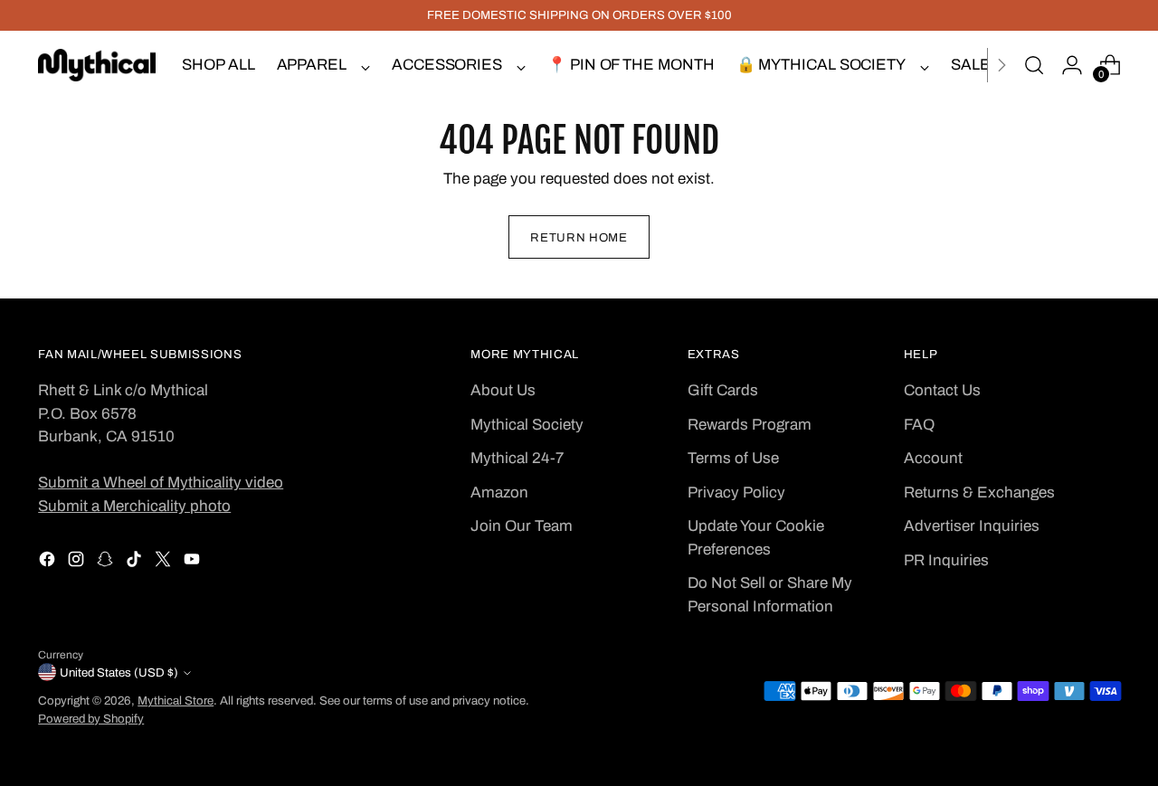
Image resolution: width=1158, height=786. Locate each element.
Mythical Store (176, 700)
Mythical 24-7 (517, 458)
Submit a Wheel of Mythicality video (160, 482)
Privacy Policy (736, 492)
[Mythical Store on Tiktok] (136, 562)
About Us (503, 390)
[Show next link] (1001, 65)
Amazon (499, 492)
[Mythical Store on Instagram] (78, 562)
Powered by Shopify (91, 718)
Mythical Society (527, 424)
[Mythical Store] (97, 65)
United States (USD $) (119, 672)
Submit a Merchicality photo (134, 506)
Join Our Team (521, 526)
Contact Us (942, 390)
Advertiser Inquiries (971, 526)
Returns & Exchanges (979, 492)
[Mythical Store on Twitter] (165, 562)
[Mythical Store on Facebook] (49, 562)
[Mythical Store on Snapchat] (107, 562)
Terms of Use (733, 458)
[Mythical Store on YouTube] (193, 562)
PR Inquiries (946, 560)
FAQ (919, 424)
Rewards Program (750, 424)
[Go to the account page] (1072, 65)
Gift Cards (723, 390)
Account (933, 458)
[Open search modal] (1034, 65)
